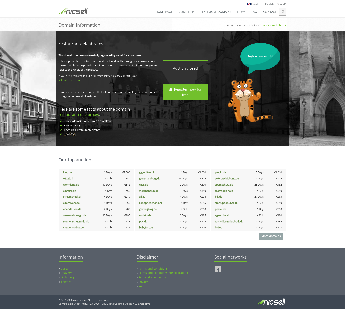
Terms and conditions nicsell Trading (163, 273)
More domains (271, 236)
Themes (66, 282)
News (241, 12)
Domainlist (187, 12)
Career (65, 268)
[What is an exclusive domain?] (70, 134)
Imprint (143, 286)
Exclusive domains (216, 12)
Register (269, 3)
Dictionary (67, 277)
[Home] (73, 13)
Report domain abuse (152, 277)
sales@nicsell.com (69, 80)
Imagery (66, 273)
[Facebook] (218, 269)
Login (282, 3)
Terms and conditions (153, 268)
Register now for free (187, 92)
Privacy (143, 282)
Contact (269, 12)
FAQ (254, 12)
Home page (164, 12)
